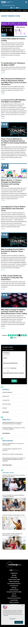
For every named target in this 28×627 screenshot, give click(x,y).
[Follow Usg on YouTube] (17, 7)
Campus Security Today (14, 579)
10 (11, 337)
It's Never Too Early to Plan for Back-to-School (13, 515)
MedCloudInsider (14, 589)
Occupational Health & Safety (14, 592)
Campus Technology (14, 581)
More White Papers (7, 465)
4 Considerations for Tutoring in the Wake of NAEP (13, 64)
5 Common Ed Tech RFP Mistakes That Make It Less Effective (13, 101)
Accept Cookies (19, 622)
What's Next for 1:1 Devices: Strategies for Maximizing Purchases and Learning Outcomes (11, 183)
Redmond (14, 596)
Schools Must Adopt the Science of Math (13, 39)
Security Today (14, 600)
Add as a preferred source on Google (8, 5)
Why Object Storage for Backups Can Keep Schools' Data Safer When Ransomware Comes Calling (14, 311)
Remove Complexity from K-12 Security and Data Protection (13, 444)
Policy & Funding (6, 404)
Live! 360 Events (14, 585)
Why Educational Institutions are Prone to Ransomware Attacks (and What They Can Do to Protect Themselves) (14, 81)
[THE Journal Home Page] (7, 2)
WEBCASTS (6, 419)
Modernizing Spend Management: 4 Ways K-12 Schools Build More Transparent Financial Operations (13, 459)
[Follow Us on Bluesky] (11, 7)
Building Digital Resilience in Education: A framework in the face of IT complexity (12, 423)
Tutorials (12, 10)
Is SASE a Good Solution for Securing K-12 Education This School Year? (12, 277)
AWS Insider (14, 577)
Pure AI (14, 594)
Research (25, 10)
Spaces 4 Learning (14, 602)
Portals (5, 389)
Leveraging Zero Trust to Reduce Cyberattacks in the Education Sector (13, 208)
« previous (4, 335)
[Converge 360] (14, 565)
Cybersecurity (5, 396)
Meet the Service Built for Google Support (12, 454)
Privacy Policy (13, 368)
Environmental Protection (14, 583)
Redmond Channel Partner (14, 598)
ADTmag (14, 575)
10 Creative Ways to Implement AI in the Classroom (12, 449)
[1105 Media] (14, 570)
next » (15, 337)
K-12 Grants (18, 10)
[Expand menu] (26, 2)
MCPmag (14, 587)
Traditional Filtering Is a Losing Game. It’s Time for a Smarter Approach (13, 428)
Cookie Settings (12, 618)
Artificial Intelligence (7, 392)
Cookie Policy (5, 615)
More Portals (5, 412)
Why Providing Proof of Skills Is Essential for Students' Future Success (13, 251)
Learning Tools (6, 400)
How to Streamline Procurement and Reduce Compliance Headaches (13, 495)
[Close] (22, 605)
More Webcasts (6, 433)
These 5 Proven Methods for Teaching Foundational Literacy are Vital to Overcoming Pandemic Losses (14, 142)
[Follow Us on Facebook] (13, 7)
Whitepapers (7, 441)
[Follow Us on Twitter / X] (15, 7)
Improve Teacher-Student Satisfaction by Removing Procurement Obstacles (12, 534)
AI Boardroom (14, 573)
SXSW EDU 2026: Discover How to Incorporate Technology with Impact (13, 475)
